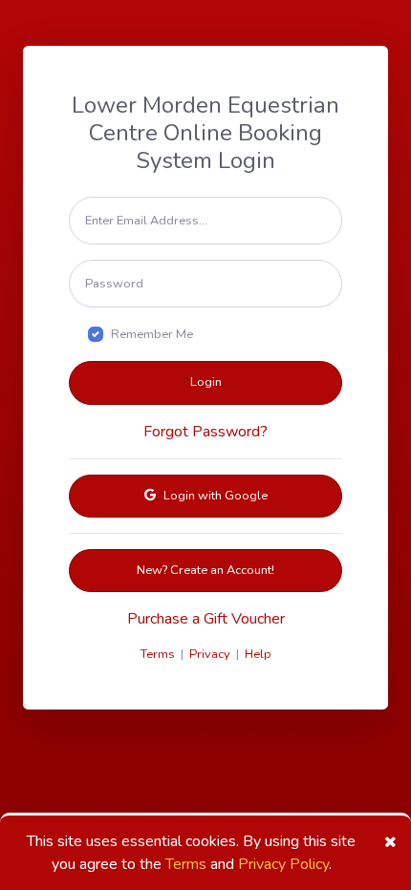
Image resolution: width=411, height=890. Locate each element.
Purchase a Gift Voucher (206, 618)
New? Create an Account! (205, 570)
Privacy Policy (283, 864)
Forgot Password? (205, 431)
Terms (185, 864)
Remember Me (152, 334)
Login (206, 382)
